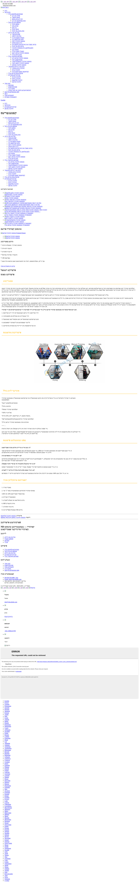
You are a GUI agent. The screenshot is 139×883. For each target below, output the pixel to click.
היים (6, 10)
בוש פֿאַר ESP (16, 34)
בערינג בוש (15, 26)
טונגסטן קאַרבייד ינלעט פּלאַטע (13, 194)
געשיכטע (11, 85)
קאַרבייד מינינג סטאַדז (18, 68)
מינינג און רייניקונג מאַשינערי (16, 66)
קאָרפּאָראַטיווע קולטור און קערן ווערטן (19, 90)
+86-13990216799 (10, 631)
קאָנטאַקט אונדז (9, 95)
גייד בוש (14, 27)
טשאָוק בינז (15, 49)
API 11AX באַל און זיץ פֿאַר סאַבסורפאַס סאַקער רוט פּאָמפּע (22, 204)
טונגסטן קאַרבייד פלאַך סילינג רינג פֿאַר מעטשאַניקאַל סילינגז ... (22, 211)
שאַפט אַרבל (15, 24)
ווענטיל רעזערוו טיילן (18, 51)
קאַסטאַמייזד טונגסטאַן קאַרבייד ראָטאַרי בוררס (18, 215)
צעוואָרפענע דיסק (17, 59)
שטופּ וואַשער (16, 17)
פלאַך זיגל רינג (16, 15)
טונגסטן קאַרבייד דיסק (18, 41)
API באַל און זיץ (16, 36)
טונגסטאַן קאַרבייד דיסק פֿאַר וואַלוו (15, 201)
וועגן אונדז (7, 83)
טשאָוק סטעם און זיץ (18, 37)
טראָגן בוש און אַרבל (18, 46)
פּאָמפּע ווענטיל (9, 539)
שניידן (6, 542)
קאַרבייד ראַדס (16, 78)
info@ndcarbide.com (11, 602)
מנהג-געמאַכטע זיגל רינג (19, 20)
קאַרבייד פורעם (16, 81)
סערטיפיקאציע (12, 87)
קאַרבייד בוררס (16, 76)
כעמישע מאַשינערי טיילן (15, 56)
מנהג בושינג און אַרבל (18, 31)
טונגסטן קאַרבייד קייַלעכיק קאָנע (14, 218)
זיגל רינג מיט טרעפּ (17, 19)
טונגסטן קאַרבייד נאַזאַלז (11, 198)
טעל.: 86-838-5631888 (11, 577)
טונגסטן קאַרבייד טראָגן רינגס (20, 53)
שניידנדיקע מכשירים (14, 75)
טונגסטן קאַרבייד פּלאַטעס (8, 515)
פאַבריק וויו (11, 88)
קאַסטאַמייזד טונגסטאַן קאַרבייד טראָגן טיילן (17, 225)
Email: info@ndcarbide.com (13, 579)
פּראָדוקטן (7, 12)
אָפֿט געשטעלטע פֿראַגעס (12, 92)
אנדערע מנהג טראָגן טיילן (15, 73)
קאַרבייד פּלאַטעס (17, 80)
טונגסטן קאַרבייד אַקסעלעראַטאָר (21, 61)
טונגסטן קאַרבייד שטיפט (19, 65)
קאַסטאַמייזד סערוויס (11, 97)
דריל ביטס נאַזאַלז (17, 42)
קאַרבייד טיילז (16, 70)
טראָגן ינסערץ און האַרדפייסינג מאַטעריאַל (24, 44)
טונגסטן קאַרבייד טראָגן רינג (20, 58)
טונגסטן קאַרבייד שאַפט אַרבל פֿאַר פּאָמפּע (13, 517)
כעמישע (7, 540)
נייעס (6, 93)
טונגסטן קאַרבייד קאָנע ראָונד (20, 63)
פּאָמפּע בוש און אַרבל (14, 22)
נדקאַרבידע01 (9, 616)
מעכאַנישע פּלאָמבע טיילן (15, 14)
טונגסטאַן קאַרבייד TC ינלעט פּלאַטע (22, 48)
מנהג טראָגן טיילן (17, 54)
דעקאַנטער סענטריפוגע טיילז (20, 71)
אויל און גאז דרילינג (13, 32)
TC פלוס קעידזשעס (17, 39)
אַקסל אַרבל (15, 29)
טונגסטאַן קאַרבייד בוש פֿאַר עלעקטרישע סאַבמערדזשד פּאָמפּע (23, 208)
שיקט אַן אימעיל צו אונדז (8, 266)
